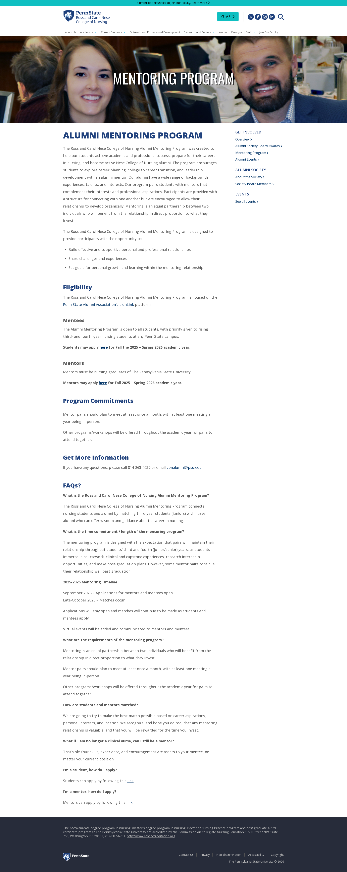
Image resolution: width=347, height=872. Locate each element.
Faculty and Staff (241, 32)
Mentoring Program (250, 153)
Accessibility (256, 855)
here (104, 347)
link (130, 780)
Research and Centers (197, 32)
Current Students (111, 32)
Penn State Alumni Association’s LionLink (98, 304)
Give (226, 16)
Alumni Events (246, 159)
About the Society (248, 177)
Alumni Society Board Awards (257, 146)
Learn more (199, 3)
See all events (245, 201)
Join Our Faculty (268, 32)
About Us (70, 32)
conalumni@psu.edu (184, 467)
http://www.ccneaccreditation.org (151, 836)
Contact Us (186, 855)
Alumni (223, 32)
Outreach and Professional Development (155, 32)
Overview (242, 139)
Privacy (205, 855)
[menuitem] (281, 17)
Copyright (277, 855)
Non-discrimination (228, 855)
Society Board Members (253, 184)
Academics (86, 32)
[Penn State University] (76, 860)
